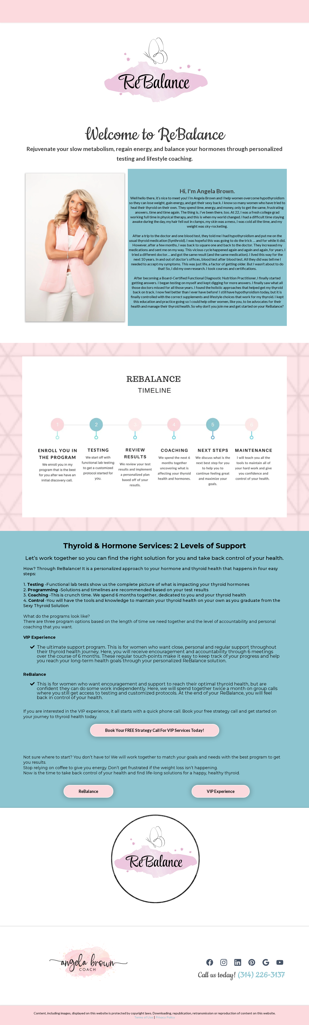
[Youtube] (280, 962)
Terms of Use (143, 1017)
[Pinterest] (252, 962)
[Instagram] (224, 962)
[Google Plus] (266, 962)
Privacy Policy (165, 1017)
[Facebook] (210, 962)
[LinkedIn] (238, 962)
